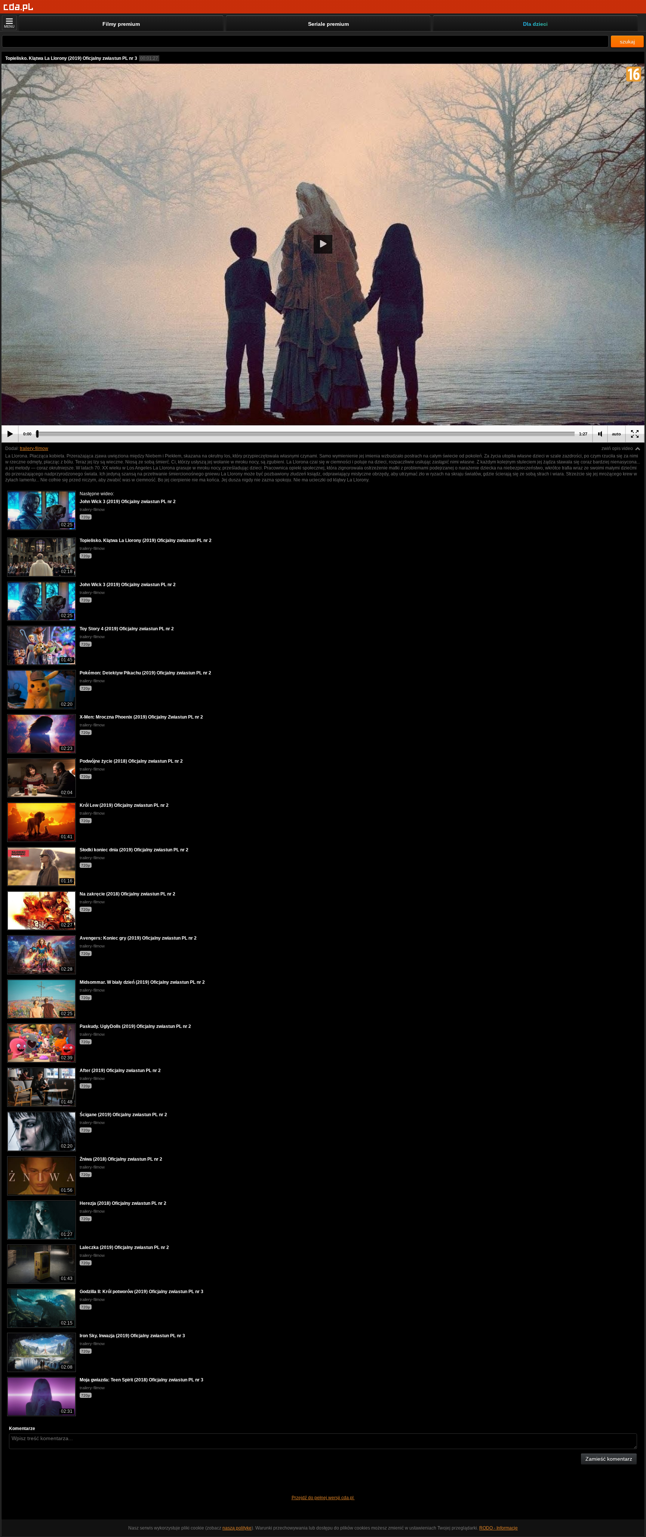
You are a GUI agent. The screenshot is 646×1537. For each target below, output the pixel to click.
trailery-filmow (34, 448)
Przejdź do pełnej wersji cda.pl (323, 1497)
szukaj (627, 42)
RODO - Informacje (498, 1528)
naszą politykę (237, 1528)
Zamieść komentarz (608, 1459)
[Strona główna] (18, 7)
